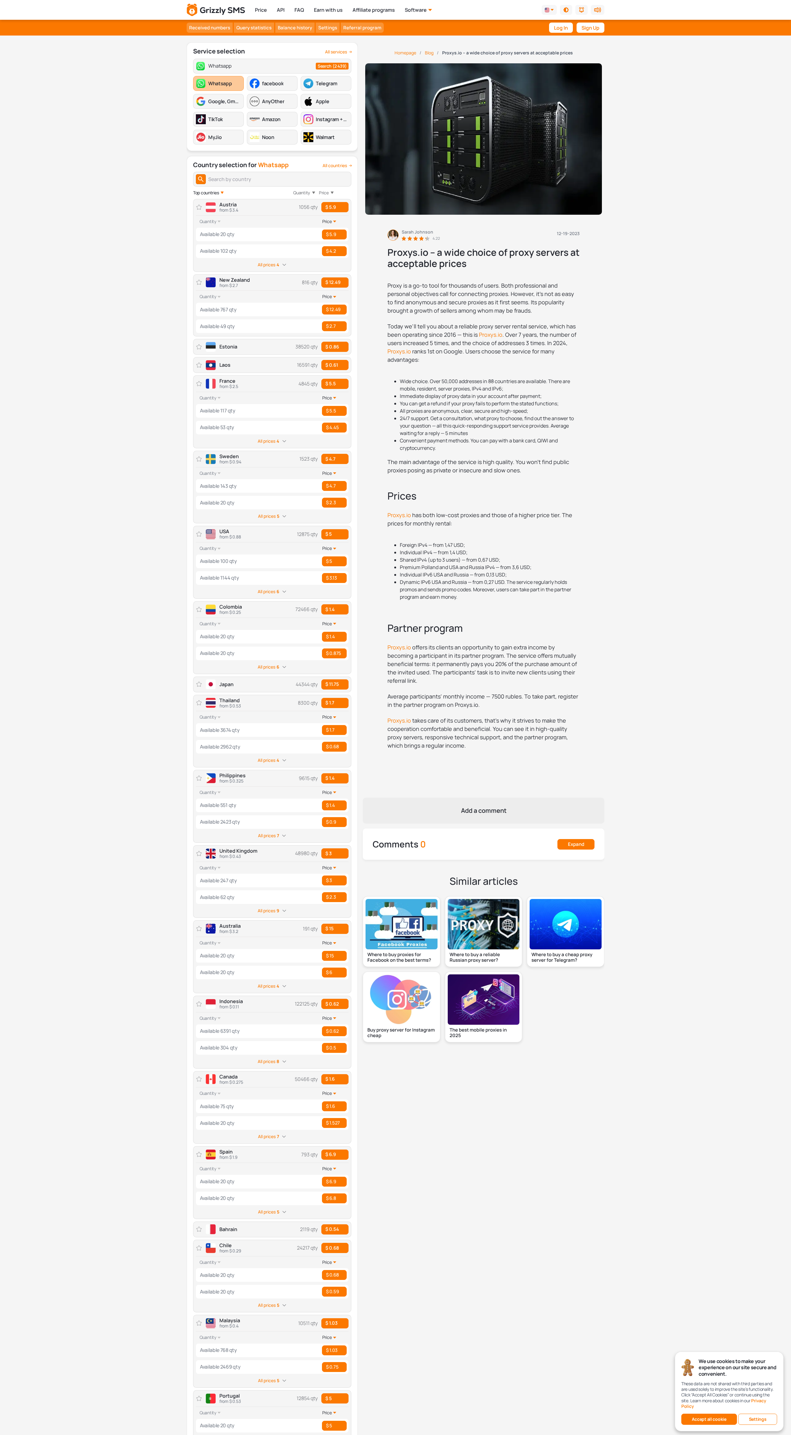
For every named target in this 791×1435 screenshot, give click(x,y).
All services (336, 52)
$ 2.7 (331, 326)
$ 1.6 (330, 1079)
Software (416, 10)
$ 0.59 (332, 1291)
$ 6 (329, 972)
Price (261, 10)
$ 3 (328, 853)
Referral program (362, 27)
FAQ (299, 10)
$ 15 (329, 928)
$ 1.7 (329, 702)
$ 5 (328, 534)
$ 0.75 (332, 1367)
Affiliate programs (374, 10)
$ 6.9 (330, 1154)
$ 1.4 (330, 609)
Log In (561, 27)
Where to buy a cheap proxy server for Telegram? (561, 957)
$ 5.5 (330, 383)
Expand (576, 844)
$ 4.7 (330, 459)
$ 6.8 (331, 1198)
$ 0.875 (333, 653)
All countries (335, 165)
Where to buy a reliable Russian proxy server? (475, 957)
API (281, 10)
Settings (327, 27)
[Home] (216, 10)
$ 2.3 (331, 502)
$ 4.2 (331, 251)
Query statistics (254, 27)
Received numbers (209, 27)
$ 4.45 (332, 427)
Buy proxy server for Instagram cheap (401, 1033)
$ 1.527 (333, 1123)
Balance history (295, 27)
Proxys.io (490, 334)
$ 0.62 (332, 1004)
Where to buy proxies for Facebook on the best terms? (399, 957)
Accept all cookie (709, 1419)
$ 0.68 (332, 746)
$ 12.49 (333, 282)
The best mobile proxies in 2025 (478, 1033)
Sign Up (590, 27)
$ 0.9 (331, 822)
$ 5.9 (330, 207)
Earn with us (328, 10)
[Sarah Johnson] (413, 235)
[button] (566, 10)
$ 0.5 (331, 1048)
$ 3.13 (331, 578)
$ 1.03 (331, 1323)
